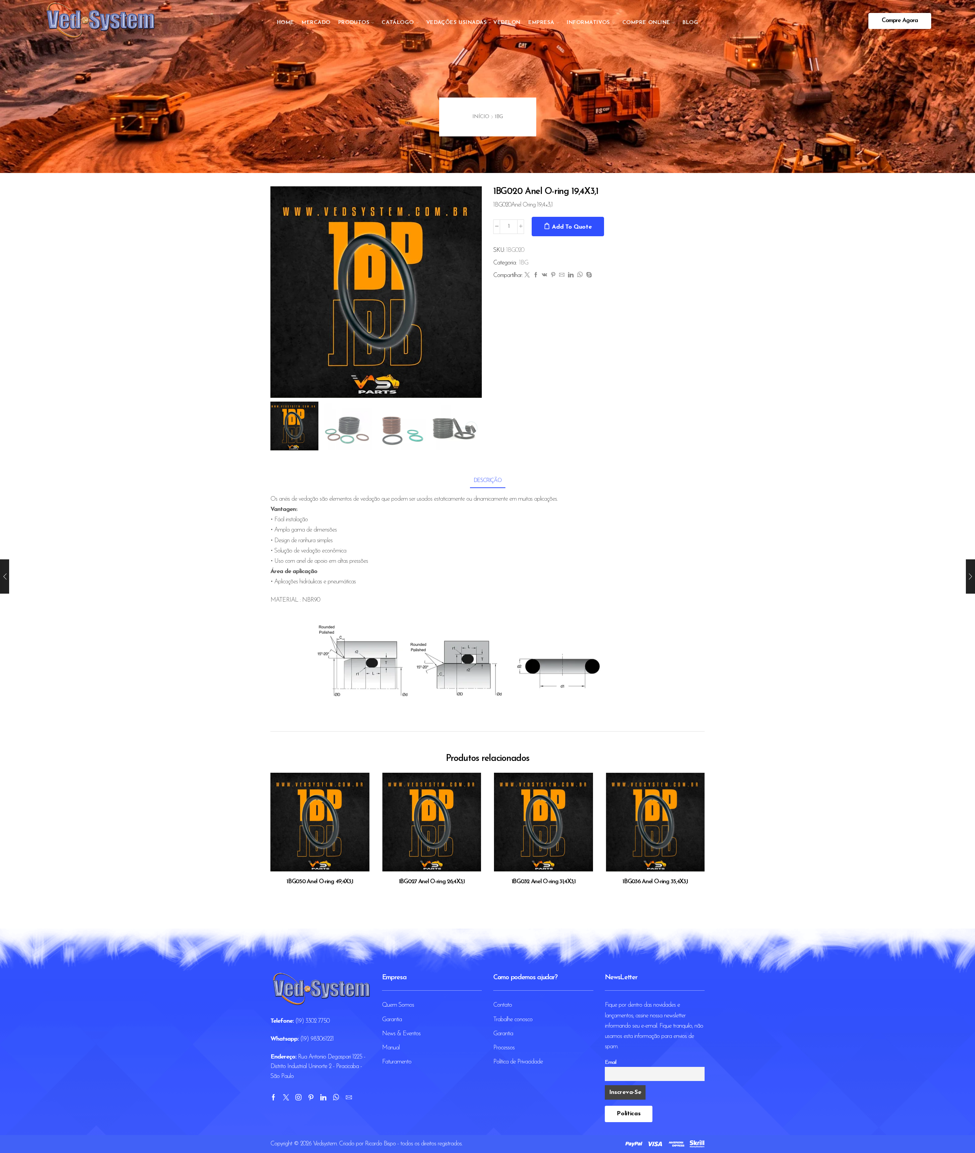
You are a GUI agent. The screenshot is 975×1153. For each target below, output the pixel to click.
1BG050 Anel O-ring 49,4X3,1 (319, 882)
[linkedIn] (570, 276)
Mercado (316, 23)
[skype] (587, 276)
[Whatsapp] (336, 1097)
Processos (504, 1048)
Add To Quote (571, 227)
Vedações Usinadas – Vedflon (473, 23)
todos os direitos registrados (431, 1144)
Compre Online (646, 23)
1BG (499, 117)
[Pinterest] (553, 276)
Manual (391, 1048)
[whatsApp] (579, 276)
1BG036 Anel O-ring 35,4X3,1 (655, 882)
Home (285, 23)
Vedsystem (325, 1144)
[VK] (544, 276)
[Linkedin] (323, 1097)
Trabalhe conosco (512, 1020)
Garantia (392, 1020)
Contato (502, 1005)
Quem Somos (398, 1005)
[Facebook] (535, 276)
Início (480, 117)
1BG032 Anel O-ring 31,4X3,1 (543, 882)
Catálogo (398, 23)
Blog (690, 23)
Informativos (588, 23)
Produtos (353, 23)
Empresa (541, 23)
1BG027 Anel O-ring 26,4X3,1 (432, 882)
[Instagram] (298, 1097)
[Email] (349, 1097)
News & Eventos (401, 1034)
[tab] (487, 480)
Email (610, 1062)
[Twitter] (527, 276)
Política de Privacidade (518, 1062)
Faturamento (396, 1062)
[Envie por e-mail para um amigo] (561, 276)
